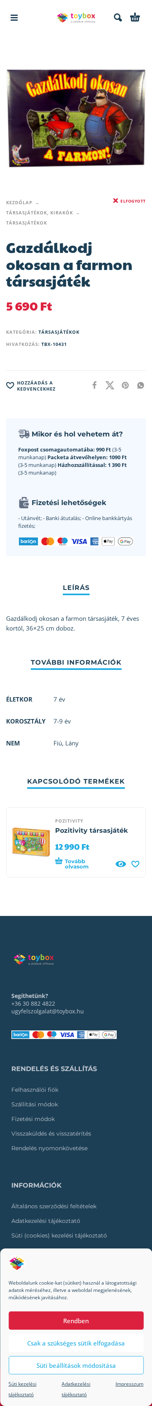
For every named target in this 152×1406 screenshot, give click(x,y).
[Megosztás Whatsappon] (138, 385)
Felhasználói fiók (34, 1089)
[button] (14, 17)
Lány (72, 743)
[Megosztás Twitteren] (107, 385)
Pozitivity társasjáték (91, 830)
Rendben (76, 1321)
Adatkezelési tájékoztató (45, 1221)
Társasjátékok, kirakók (39, 212)
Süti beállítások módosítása (76, 1365)
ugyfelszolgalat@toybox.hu (47, 1011)
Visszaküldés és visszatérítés (51, 1133)
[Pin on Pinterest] (123, 385)
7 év (59, 699)
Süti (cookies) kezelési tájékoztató (59, 1235)
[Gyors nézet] (121, 864)
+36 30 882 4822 (33, 1003)
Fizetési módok (33, 1119)
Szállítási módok (34, 1104)
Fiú (58, 743)
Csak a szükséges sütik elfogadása (76, 1343)
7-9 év (62, 721)
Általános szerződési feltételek (53, 1206)
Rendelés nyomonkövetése (49, 1148)
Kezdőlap (19, 202)
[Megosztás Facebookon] (92, 385)
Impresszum (129, 1383)
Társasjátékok (26, 223)
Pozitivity (69, 821)
